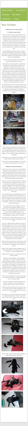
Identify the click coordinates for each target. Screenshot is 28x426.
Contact (16, 19)
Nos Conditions (20, 10)
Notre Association (7, 10)
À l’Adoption (5, 14)
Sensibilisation (6, 19)
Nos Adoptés (16, 14)
